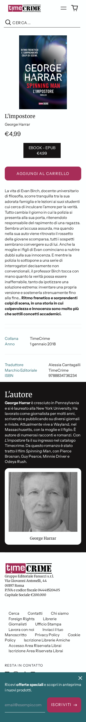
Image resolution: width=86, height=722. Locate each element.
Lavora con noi (21, 629)
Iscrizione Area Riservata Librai (36, 650)
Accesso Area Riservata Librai (35, 645)
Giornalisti (18, 624)
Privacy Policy (47, 634)
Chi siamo (60, 613)
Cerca (14, 613)
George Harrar (17, 124)
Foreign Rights (22, 618)
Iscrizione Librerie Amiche (47, 640)
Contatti (35, 613)
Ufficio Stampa (48, 624)
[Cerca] (8, 23)
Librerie (50, 618)
